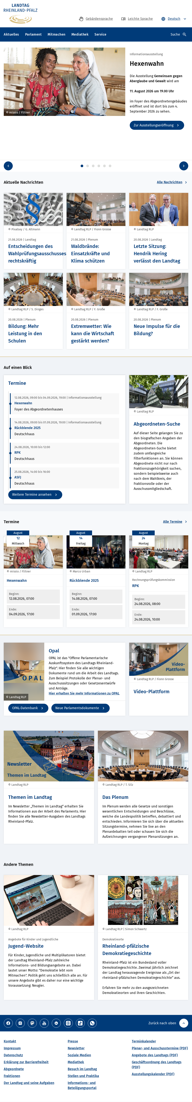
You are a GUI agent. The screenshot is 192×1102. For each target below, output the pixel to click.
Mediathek (80, 34)
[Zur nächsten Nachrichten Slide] (183, 165)
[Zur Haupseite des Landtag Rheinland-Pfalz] (20, 14)
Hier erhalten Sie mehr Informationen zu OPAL (84, 693)
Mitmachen (56, 34)
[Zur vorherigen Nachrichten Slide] (8, 165)
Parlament (33, 34)
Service (100, 34)
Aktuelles (11, 34)
